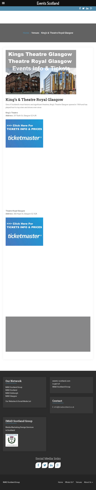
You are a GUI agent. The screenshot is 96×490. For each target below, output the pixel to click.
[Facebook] (80, 8)
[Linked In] (87, 8)
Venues (79, 482)
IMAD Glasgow (11, 396)
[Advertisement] (48, 334)
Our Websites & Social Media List (18, 401)
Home (26, 33)
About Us (88, 482)
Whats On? (69, 482)
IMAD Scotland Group (14, 387)
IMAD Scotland (11, 390)
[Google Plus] (91, 8)
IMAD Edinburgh (12, 393)
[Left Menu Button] (3, 3)
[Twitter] (83, 8)
